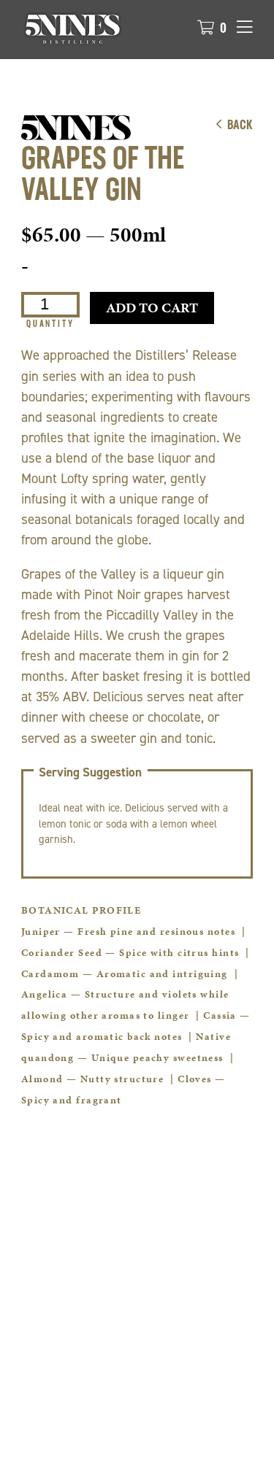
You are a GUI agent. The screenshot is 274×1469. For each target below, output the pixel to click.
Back (240, 126)
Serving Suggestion (90, 772)
